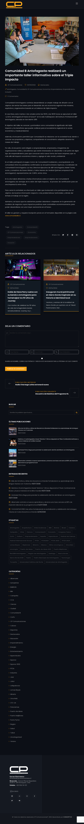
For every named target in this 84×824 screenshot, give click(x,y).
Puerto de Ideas (26, 549)
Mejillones (26, 545)
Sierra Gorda (63, 553)
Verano (13, 741)
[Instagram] (27, 796)
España (43, 536)
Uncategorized (16, 737)
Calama (72, 528)
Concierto (52, 532)
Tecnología (65, 558)
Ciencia (13, 604)
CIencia (30, 532)
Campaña (14, 532)
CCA (12, 600)
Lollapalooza (15, 686)
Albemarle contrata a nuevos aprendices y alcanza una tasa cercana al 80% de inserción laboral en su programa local (48, 461)
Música (44, 545)
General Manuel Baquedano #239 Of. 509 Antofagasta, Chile (23, 781)
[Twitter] (12, 800)
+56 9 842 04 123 (18, 785)
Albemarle (14, 578)
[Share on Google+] (77, 235)
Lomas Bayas (15, 545)
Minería (36, 545)
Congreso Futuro (64, 532)
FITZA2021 (45, 541)
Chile (22, 532)
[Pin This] (72, 235)
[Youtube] (19, 800)
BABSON (13, 587)
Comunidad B (22, 89)
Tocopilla (13, 562)
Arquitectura (27, 528)
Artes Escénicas (40, 528)
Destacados (44, 85)
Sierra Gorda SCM (16, 558)
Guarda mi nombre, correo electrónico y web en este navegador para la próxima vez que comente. (41, 361)
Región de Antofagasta (37, 553)
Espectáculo (53, 536)
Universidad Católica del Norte (31, 562)
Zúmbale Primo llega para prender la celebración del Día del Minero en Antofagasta (46, 450)
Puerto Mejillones (60, 549)
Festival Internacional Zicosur (21, 541)
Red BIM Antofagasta (18, 553)
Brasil (64, 528)
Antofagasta (11, 89)
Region (13, 724)
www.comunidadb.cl (12, 216)
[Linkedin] (12, 796)
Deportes (14, 630)
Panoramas (14, 707)
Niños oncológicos (56, 545)
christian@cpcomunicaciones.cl (20, 777)
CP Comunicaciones (15, 85)
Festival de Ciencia (68, 536)
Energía (13, 647)
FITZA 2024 (66, 541)
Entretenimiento (16, 651)
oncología (14, 549)
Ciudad (13, 608)
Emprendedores (56, 89)
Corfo (12, 536)
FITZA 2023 (55, 541)
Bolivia (56, 528)
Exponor (13, 660)
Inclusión (8, 92)
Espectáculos (15, 656)
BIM (50, 528)
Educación (14, 638)
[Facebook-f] (34, 796)
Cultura (19, 536)
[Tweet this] (63, 235)
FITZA (37, 541)
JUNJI (12, 681)
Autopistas (14, 583)
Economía (46, 89)
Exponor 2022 (15, 664)
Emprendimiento (69, 89)
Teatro (28, 558)
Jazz (12, 677)
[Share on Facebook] (68, 235)
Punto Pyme (15, 720)
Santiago (52, 553)
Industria (13, 673)
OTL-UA (13, 703)
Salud (12, 728)
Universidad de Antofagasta (56, 562)
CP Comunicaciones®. (41, 817)
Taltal (12, 733)
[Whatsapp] (19, 796)
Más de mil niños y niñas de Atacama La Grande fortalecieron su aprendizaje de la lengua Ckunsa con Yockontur (48, 429)
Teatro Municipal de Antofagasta (46, 558)
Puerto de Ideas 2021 (43, 549)
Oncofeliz (69, 545)
